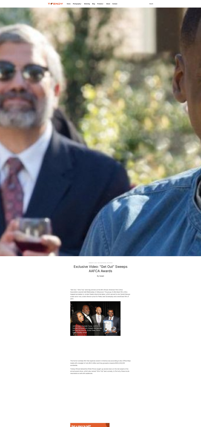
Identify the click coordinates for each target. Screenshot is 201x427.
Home (69, 4)
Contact (114, 4)
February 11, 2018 (93, 262)
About (108, 4)
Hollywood (109, 262)
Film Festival (103, 262)
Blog (93, 4)
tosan (101, 276)
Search (151, 3)
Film (99, 262)
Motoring (87, 4)
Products (100, 4)
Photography (77, 4)
